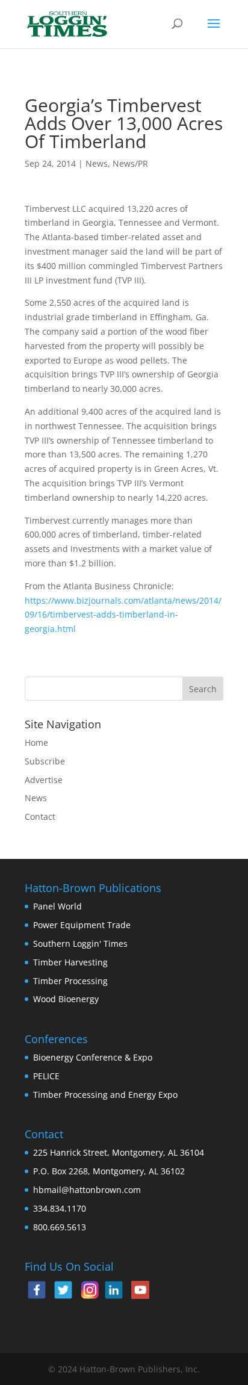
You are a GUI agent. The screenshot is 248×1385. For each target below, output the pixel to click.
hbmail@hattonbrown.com (87, 1189)
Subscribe (45, 761)
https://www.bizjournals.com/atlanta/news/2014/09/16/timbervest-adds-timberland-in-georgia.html (123, 615)
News (96, 163)
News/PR (130, 163)
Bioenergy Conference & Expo (92, 1057)
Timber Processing (70, 981)
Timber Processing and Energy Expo (105, 1094)
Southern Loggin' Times (80, 943)
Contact (40, 816)
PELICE (46, 1076)
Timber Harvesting (70, 962)
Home (36, 742)
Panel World (57, 906)
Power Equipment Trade (82, 925)
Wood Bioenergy (66, 999)
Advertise (44, 779)
